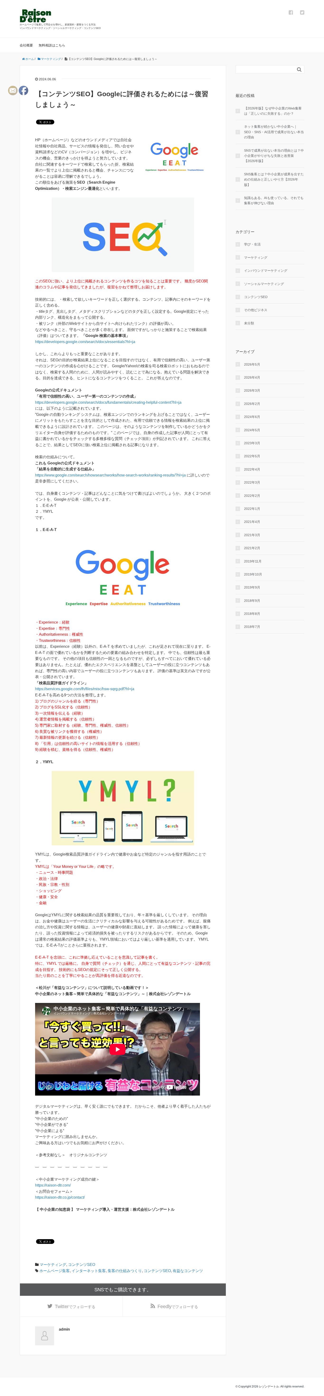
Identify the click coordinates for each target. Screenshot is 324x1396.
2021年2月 (252, 548)
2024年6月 (252, 417)
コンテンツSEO (81, 1265)
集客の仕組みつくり (125, 1271)
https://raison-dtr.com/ (53, 1185)
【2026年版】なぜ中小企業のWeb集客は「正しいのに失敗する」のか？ (273, 110)
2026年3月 (252, 390)
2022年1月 (252, 509)
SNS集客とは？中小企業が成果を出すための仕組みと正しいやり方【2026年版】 (274, 179)
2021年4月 (252, 522)
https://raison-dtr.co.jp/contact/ (60, 1197)
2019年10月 (253, 574)
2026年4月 (252, 377)
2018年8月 (252, 614)
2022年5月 (252, 456)
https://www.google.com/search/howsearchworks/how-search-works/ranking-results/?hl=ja (110, 475)
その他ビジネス (255, 310)
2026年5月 (252, 364)
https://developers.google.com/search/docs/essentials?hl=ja (85, 342)
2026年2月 (252, 404)
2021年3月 (252, 535)
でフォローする (75, 1306)
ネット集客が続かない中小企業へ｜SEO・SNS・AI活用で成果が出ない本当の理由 (274, 132)
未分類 (249, 323)
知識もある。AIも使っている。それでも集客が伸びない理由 (274, 200)
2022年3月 (252, 482)
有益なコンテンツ (188, 1271)
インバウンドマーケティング (265, 270)
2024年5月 (252, 430)
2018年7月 (252, 627)
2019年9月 (252, 587)
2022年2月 (252, 496)
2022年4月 (252, 469)
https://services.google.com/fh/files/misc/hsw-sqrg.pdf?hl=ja (84, 689)
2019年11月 (253, 561)
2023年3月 (252, 443)
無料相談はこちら (52, 45)
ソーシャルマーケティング (264, 284)
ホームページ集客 (54, 1271)
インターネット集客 (89, 1271)
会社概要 (26, 45)
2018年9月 (252, 601)
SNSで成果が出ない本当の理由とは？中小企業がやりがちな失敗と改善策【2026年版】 (274, 156)
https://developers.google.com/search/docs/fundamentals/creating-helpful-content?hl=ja (108, 402)
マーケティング (53, 1265)
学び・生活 (252, 244)
